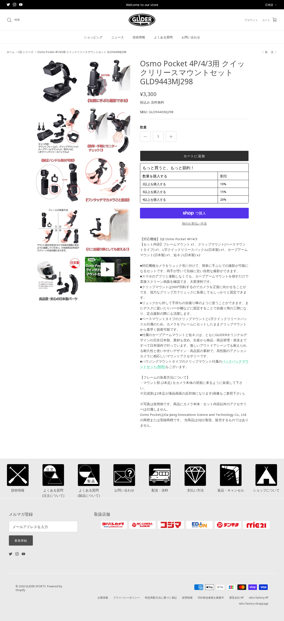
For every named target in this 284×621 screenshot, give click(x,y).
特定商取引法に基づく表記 (161, 597)
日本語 (269, 4)
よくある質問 (163, 37)
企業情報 (102, 597)
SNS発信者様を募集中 (211, 597)
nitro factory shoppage (253, 603)
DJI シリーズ (25, 52)
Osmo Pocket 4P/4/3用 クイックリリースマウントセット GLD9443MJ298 (81, 52)
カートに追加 (194, 155)
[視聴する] (107, 269)
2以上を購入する (154, 184)
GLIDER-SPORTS (36, 586)
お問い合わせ (190, 37)
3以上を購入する (154, 191)
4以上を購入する (154, 199)
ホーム (11, 52)
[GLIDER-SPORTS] (142, 20)
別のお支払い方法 (194, 223)
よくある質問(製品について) (89, 493)
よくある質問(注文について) (53, 493)
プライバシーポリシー (126, 597)
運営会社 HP (236, 597)
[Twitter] (8, 4)
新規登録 (21, 540)
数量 (143, 127)
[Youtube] (20, 4)
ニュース (117, 37)
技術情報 (139, 37)
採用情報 (187, 597)
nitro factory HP (258, 597)
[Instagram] (14, 4)
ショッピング (93, 37)
